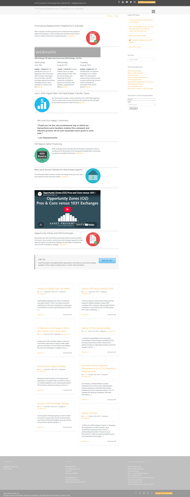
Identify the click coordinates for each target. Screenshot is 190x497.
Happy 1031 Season (135, 47)
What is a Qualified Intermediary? (138, 77)
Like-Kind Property (133, 75)
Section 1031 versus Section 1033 (97, 288)
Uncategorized (41, 294)
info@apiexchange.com (79, 3)
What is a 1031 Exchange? (136, 73)
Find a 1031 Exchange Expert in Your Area (140, 82)
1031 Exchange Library (135, 80)
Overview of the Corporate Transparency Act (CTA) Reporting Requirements (98, 368)
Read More (40, 314)
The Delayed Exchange (135, 86)
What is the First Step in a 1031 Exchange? (140, 88)
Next (116, 16)
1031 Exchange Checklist (135, 84)
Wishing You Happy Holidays (51, 366)
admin (41, 292)
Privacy (57, 495)
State (129, 102)
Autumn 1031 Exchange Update (52, 403)
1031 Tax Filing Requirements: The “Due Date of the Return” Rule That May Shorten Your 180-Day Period (141, 29)
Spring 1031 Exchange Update (96, 328)
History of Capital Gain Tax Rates (53, 288)
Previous (110, 16)
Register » (41, 87)
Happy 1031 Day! (90, 413)
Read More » (71, 36)
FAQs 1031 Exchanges (134, 71)
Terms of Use (65, 495)
